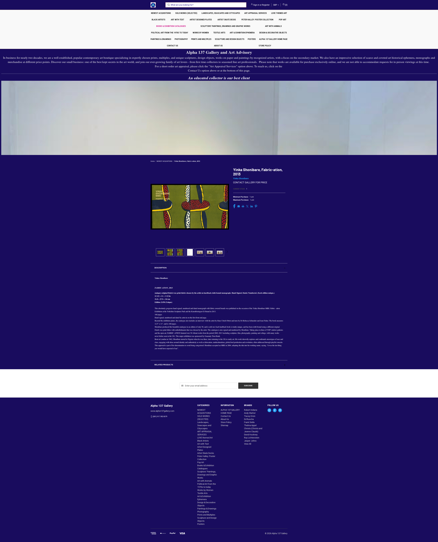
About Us (218, 45)
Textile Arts (219, 32)
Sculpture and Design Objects (229, 39)
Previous (153, 252)
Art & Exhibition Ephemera (242, 32)
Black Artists (158, 19)
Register (266, 5)
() (285, 5)
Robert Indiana (250, 410)
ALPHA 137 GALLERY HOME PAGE (273, 39)
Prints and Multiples (201, 39)
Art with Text (177, 19)
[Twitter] (247, 206)
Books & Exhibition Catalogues (171, 26)
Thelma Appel (250, 425)
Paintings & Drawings (161, 39)
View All (247, 444)
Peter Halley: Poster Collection (257, 19)
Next (227, 252)
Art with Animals (273, 26)
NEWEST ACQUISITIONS (161, 13)
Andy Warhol (249, 413)
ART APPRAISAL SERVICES (255, 13)
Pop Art (282, 19)
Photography (181, 39)
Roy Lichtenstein (251, 437)
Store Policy (265, 45)
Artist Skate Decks (227, 19)
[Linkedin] (251, 206)
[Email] (238, 206)
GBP (275, 5)
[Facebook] (234, 206)
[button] (219, 267)
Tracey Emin (249, 416)
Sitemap (224, 425)
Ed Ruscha (249, 419)
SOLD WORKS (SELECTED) (186, 13)
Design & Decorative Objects (273, 32)
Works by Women (201, 32)
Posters (252, 39)
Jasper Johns (250, 441)
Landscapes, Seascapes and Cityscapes (221, 13)
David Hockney (251, 434)
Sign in (256, 5)
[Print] (243, 206)
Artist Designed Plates (201, 19)
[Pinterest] (256, 206)
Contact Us (172, 45)
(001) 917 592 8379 (160, 416)
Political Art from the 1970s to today (169, 32)
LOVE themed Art (279, 13)
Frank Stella (249, 422)
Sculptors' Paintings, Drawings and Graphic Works (225, 26)
